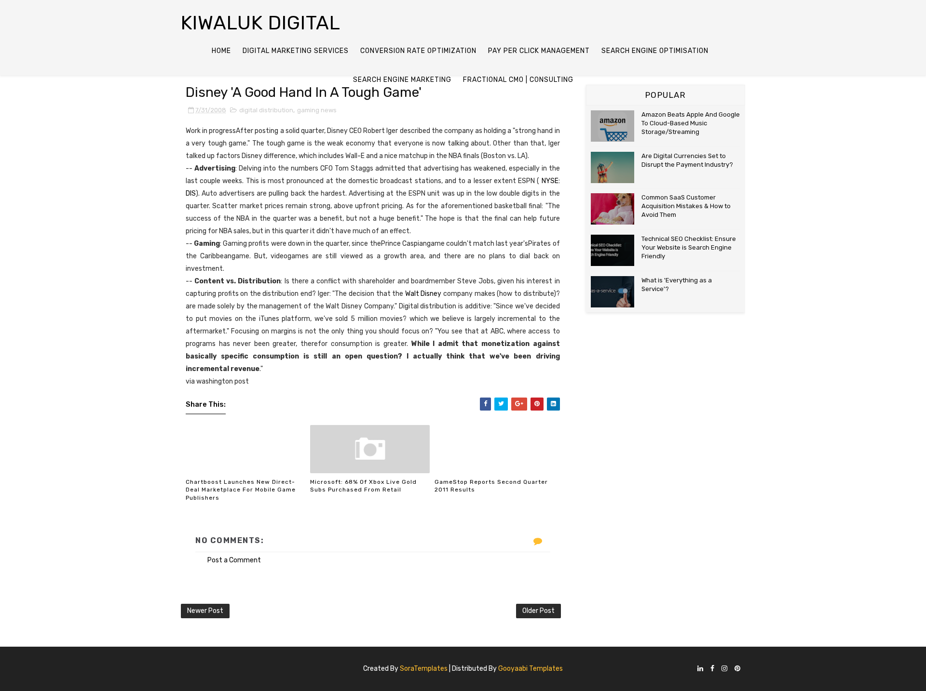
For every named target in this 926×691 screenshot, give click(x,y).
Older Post (538, 611)
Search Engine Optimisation (654, 51)
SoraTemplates (424, 668)
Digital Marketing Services (296, 51)
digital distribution (266, 110)
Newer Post (205, 611)
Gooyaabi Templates (530, 668)
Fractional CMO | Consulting (518, 80)
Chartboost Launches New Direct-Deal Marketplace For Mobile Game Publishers (241, 490)
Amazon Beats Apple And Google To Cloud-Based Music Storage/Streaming (690, 123)
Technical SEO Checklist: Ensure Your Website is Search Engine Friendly (688, 247)
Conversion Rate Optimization (418, 51)
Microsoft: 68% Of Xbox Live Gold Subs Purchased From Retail (363, 485)
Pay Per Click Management (539, 51)
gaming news (317, 110)
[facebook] (712, 669)
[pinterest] (737, 669)
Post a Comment (234, 560)
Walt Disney (423, 294)
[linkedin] (700, 669)
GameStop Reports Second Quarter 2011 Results (491, 485)
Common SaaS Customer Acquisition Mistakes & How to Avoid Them (686, 206)
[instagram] (724, 669)
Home (221, 51)
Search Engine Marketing (402, 80)
